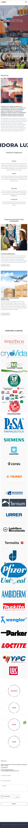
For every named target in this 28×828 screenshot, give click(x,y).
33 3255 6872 (4, 767)
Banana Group (14, 825)
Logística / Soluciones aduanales (10, 299)
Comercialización (8, 254)
